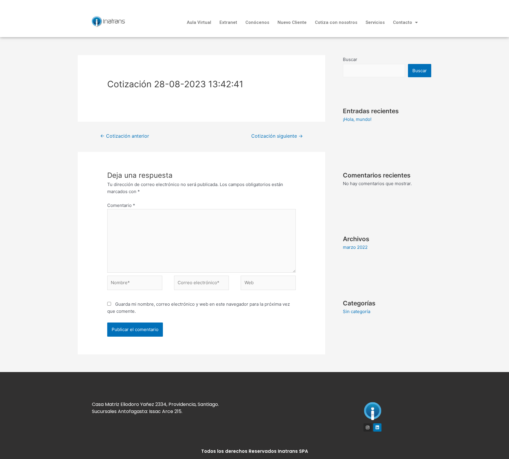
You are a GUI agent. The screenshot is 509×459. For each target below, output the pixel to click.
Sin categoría (356, 311)
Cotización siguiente (277, 136)
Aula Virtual (199, 22)
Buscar (350, 59)
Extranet (228, 22)
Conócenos (257, 22)
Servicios (375, 22)
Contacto (402, 22)
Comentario (121, 205)
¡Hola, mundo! (357, 119)
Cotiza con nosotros (336, 22)
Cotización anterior (124, 136)
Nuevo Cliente (292, 22)
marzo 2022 (355, 247)
